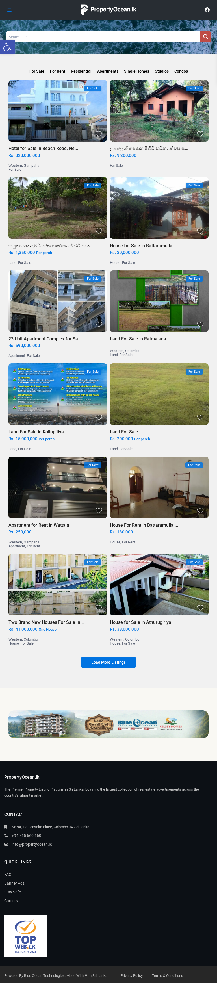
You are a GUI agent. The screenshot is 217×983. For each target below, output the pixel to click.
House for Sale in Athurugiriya (140, 622)
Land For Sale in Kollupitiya (36, 432)
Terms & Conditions (167, 975)
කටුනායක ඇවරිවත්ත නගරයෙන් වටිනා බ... (51, 245)
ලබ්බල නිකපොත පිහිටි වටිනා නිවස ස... (149, 148)
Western (15, 165)
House (115, 263)
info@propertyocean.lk (32, 844)
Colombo (132, 351)
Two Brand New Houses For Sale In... (46, 622)
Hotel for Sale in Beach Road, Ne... (43, 148)
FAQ (8, 874)
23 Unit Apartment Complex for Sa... (44, 339)
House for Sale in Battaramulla (141, 245)
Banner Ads (14, 883)
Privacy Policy (132, 975)
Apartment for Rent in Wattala (38, 525)
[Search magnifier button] (205, 36)
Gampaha (31, 165)
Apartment (16, 355)
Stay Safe (12, 892)
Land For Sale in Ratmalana (138, 339)
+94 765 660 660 (26, 835)
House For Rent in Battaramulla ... (144, 525)
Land (12, 263)
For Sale (14, 169)
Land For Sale (124, 432)
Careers (11, 901)
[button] (7, 47)
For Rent (33, 546)
